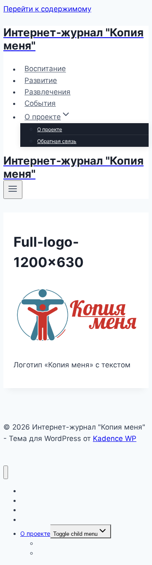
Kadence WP (114, 438)
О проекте (49, 129)
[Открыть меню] (12, 189)
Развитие (40, 80)
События (40, 103)
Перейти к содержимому (47, 9)
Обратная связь (56, 141)
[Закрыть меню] (5, 473)
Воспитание (45, 69)
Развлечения (47, 92)
